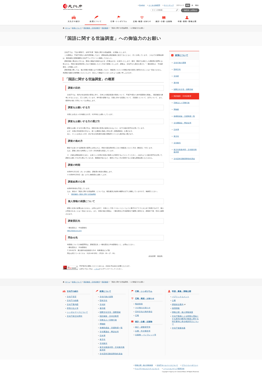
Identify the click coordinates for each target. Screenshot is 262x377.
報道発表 (139, 304)
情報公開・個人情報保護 (182, 312)
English (142, 5)
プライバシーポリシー (190, 365)
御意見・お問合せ (190, 10)
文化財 (176, 76)
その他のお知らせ (142, 308)
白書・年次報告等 (142, 331)
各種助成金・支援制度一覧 (184, 116)
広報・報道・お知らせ (144, 298)
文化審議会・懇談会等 (182, 123)
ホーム (67, 28)
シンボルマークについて (77, 312)
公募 (174, 300)
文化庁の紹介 (72, 291)
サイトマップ (169, 5)
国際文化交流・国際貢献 (183, 89)
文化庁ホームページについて (167, 365)
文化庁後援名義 (178, 328)
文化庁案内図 (72, 304)
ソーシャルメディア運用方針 (173, 369)
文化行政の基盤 (180, 63)
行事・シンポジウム (143, 291)
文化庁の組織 (72, 300)
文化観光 (177, 143)
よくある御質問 (154, 5)
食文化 (176, 136)
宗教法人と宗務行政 (182, 103)
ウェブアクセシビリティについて (147, 369)
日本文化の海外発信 (143, 312)
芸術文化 (177, 69)
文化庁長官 (71, 297)
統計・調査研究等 (142, 327)
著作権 (176, 83)
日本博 (176, 130)
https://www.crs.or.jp (74, 231)
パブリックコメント (180, 297)
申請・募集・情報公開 (181, 291)
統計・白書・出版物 (143, 321)
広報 (137, 315)
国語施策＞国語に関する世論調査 (83, 194)
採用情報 (176, 308)
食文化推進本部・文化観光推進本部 (185, 151)
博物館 (176, 109)
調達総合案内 (177, 304)
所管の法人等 (72, 308)
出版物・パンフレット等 (145, 335)
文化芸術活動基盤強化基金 (184, 159)
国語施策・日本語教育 (92, 28)
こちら (96, 269)
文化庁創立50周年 (74, 316)
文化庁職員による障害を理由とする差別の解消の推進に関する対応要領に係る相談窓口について (185, 320)
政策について (77, 28)
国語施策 (105, 28)
